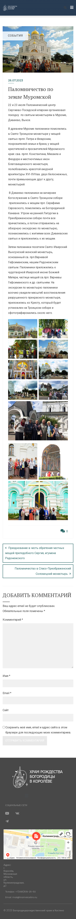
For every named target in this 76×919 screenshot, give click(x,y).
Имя (6, 676)
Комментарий (13, 619)
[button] (27, 795)
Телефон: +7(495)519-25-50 (20, 891)
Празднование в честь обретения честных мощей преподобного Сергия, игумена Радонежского (34, 553)
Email (7, 693)
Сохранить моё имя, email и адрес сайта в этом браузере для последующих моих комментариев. (38, 730)
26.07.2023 (15, 80)
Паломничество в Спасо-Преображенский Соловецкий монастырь (43, 571)
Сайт (6, 710)
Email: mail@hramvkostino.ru (21, 897)
